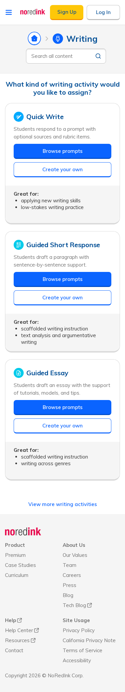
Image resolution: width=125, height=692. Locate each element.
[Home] (23, 531)
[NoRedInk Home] (33, 11)
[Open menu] (8, 12)
